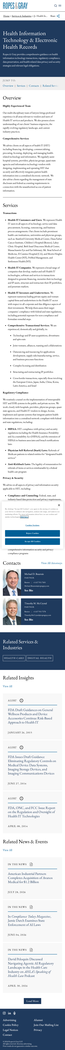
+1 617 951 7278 (39, 611)
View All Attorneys (51, 563)
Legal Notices (10, 1030)
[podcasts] (14, 1014)
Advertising (9, 1020)
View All (7, 686)
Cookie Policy (10, 1025)
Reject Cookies (32, 533)
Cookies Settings (32, 525)
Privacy (38, 1030)
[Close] (59, 505)
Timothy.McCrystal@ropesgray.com (37, 615)
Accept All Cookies (32, 541)
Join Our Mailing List (46, 1025)
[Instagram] (4, 1014)
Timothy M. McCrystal (35, 603)
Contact (7, 1035)
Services (21, 85)
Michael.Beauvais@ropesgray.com (36, 586)
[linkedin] (9, 1014)
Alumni (38, 1020)
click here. (24, 517)
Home (6, 16)
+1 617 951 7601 (39, 582)
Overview (8, 85)
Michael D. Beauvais (34, 574)
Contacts (34, 85)
